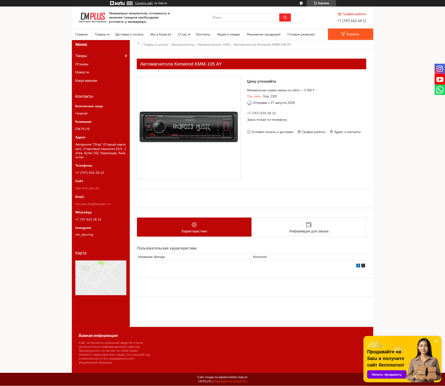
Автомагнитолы (183, 44)
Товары (100, 34)
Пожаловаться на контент (230, 381)
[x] (363, 266)
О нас (182, 34)
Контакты (203, 34)
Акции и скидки (228, 34)
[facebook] (358, 266)
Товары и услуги (155, 44)
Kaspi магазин (86, 80)
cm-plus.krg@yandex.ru (92, 204)
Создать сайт (144, 3)
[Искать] (285, 17)
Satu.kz (243, 377)
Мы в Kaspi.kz (160, 34)
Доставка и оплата (129, 34)
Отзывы (81, 64)
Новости (82, 72)
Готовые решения (301, 34)
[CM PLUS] (93, 17)
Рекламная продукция (263, 34)
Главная (81, 34)
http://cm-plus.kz (87, 188)
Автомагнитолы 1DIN (214, 44)
